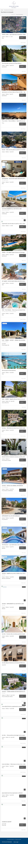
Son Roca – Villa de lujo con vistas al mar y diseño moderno (14, 428)
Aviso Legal (16, 842)
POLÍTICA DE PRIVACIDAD (7, 842)
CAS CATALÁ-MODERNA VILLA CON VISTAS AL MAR (11, 208)
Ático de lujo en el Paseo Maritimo (9, 370)
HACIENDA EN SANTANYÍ (6, 821)
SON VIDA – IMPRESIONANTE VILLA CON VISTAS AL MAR (13, 603)
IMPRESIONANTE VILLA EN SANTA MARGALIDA (11, 516)
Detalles (22, 37)
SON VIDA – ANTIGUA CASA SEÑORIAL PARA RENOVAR (12, 485)
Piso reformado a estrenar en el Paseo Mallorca (11, 63)
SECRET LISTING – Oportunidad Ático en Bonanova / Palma (13, 34)
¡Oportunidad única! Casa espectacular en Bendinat (12, 793)
